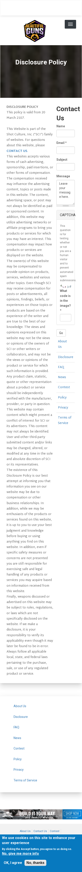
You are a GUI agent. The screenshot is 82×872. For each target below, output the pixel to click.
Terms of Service (64, 420)
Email (61, 143)
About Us (62, 344)
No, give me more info (20, 853)
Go (61, 333)
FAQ (61, 367)
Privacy (63, 407)
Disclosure (65, 357)
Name (60, 126)
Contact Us (40, 831)
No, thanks (35, 863)
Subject (61, 159)
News (62, 377)
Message (63, 176)
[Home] (35, 30)
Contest (64, 387)
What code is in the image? (65, 300)
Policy (62, 397)
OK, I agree (13, 863)
